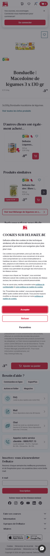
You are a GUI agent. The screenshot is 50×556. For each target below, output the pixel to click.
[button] (42, 549)
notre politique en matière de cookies (29, 287)
